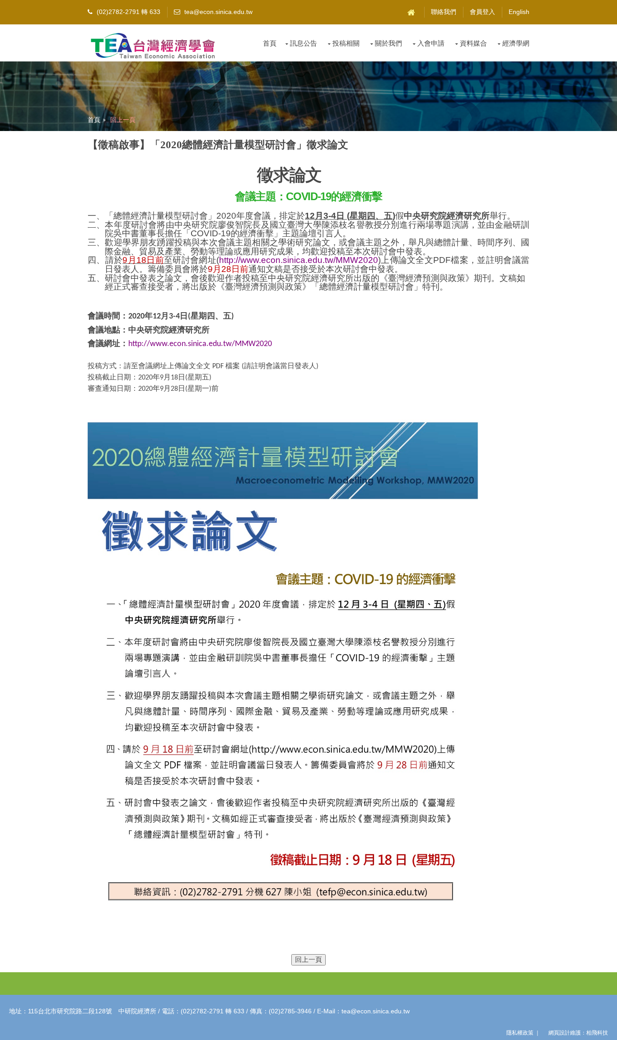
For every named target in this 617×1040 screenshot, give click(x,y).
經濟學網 (515, 43)
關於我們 (388, 43)
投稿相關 (346, 43)
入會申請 (430, 43)
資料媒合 (473, 43)
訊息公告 (303, 43)
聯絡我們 (443, 12)
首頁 (269, 43)
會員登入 (482, 12)
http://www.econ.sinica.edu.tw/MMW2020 (298, 260)
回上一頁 (123, 119)
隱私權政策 (519, 1033)
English (519, 12)
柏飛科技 (597, 1033)
